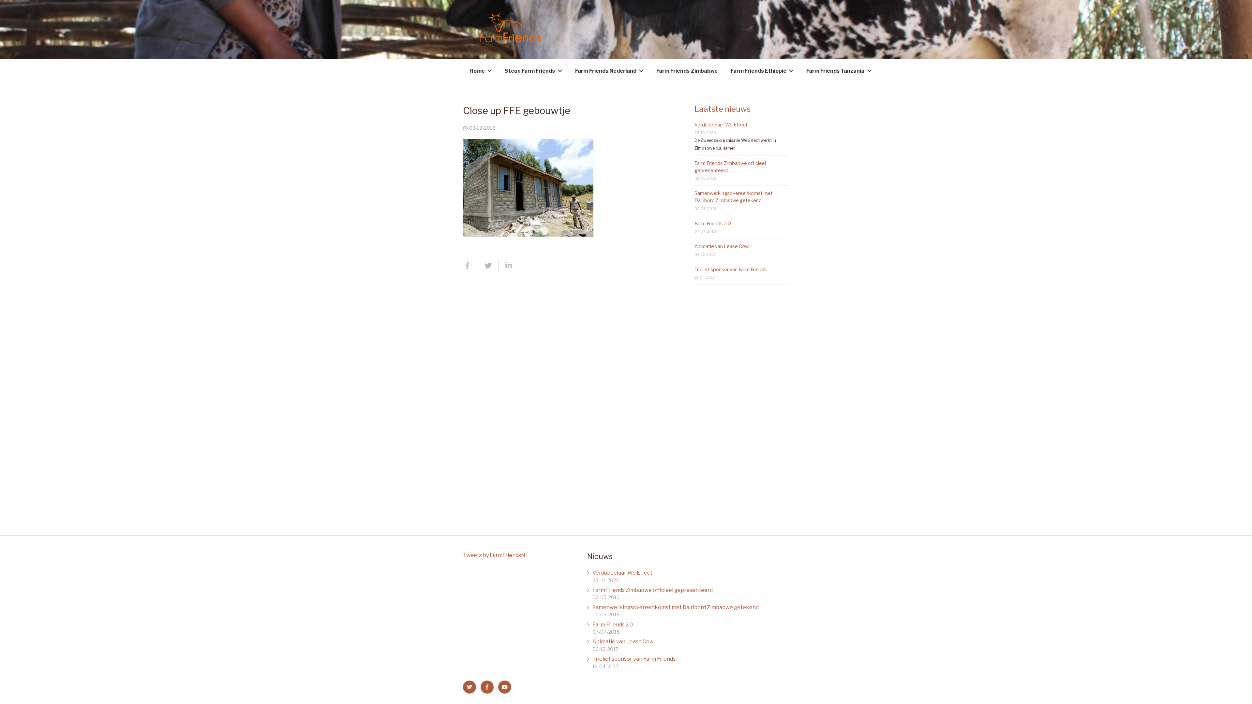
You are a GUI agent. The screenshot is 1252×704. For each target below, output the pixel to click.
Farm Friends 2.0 (712, 224)
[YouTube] (504, 687)
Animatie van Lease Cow (721, 246)
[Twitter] (469, 687)
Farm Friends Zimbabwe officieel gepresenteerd (652, 590)
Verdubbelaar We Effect (721, 125)
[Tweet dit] (488, 265)
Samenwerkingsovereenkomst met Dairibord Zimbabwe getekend (675, 607)
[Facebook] (487, 687)
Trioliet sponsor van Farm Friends (730, 269)
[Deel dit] (470, 265)
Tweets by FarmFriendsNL (496, 555)
